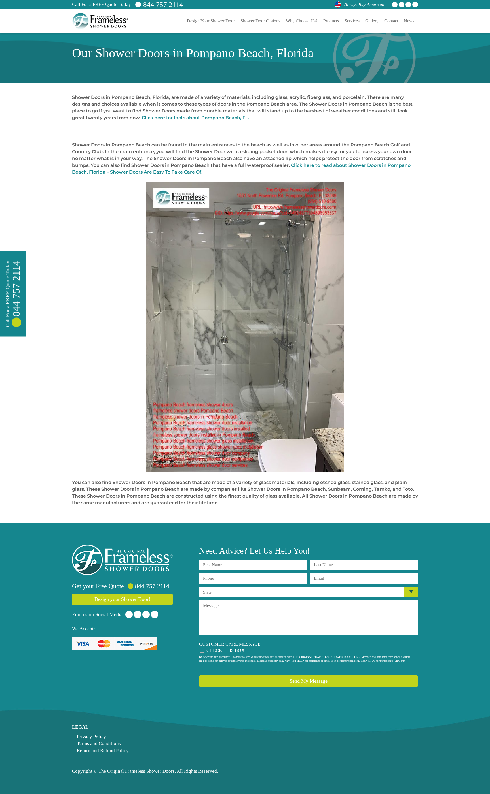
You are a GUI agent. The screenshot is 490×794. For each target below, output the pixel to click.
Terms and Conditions (98, 743)
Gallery (372, 20)
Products (331, 20)
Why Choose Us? (302, 20)
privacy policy (218, 665)
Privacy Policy (91, 736)
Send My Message (309, 681)
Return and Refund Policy (102, 750)
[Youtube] (415, 4)
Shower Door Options (260, 20)
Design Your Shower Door (211, 20)
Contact (391, 20)
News (409, 20)
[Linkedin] (408, 4)
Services (352, 20)
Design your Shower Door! (122, 599)
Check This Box (225, 650)
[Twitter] (401, 4)
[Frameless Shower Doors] (122, 560)
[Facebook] (395, 4)
